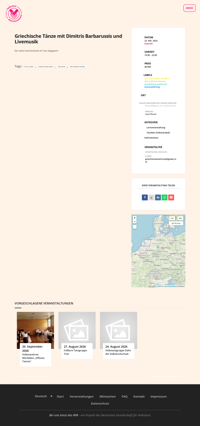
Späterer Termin (165, 376)
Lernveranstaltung (156, 127)
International (78, 67)
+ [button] (135, 217)
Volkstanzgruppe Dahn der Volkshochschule (118, 352)
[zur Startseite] (13, 13)
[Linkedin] (158, 197)
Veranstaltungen (82, 396)
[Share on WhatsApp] (164, 197)
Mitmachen (108, 396)
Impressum (159, 396)
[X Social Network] (151, 197)
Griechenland (45, 67)
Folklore (29, 67)
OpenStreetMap (170, 286)
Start (60, 396)
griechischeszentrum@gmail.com (160, 160)
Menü (189, 8)
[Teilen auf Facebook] (145, 197)
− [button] (135, 221)
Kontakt (139, 396)
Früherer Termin (35, 376)
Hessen (61, 67)
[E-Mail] (171, 197)
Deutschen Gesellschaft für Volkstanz (126, 415)
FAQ (125, 396)
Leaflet (159, 286)
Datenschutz (100, 403)
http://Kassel (150, 114)
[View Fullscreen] (135, 227)
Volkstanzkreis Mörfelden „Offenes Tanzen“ (33, 358)
